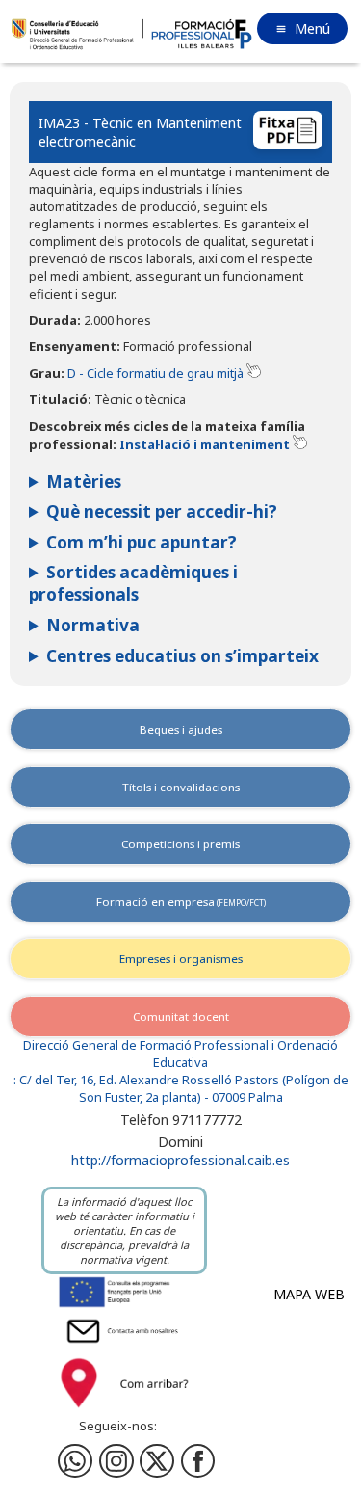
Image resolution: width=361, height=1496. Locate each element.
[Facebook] (116, 1461)
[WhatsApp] (75, 1461)
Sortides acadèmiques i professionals (133, 583)
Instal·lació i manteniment (206, 444)
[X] (157, 1461)
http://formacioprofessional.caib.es (180, 1160)
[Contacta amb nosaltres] (124, 1345)
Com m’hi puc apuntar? (141, 542)
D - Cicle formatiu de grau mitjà (156, 373)
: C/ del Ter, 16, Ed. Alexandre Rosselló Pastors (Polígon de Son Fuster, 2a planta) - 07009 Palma (180, 1089)
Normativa (93, 625)
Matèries (83, 481)
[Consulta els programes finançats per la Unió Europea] (124, 1305)
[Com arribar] (124, 1410)
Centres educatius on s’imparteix (182, 656)
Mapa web (309, 1294)
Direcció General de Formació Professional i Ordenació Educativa (180, 1054)
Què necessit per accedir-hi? (161, 511)
